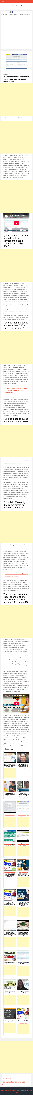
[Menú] (2, 1)
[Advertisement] (16, 99)
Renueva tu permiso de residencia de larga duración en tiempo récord (16, 1077)
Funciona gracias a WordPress (8, 1090)
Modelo (5, 74)
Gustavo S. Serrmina (8, 117)
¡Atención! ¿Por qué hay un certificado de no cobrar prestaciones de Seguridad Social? (14, 1082)
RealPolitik (16, 6)
